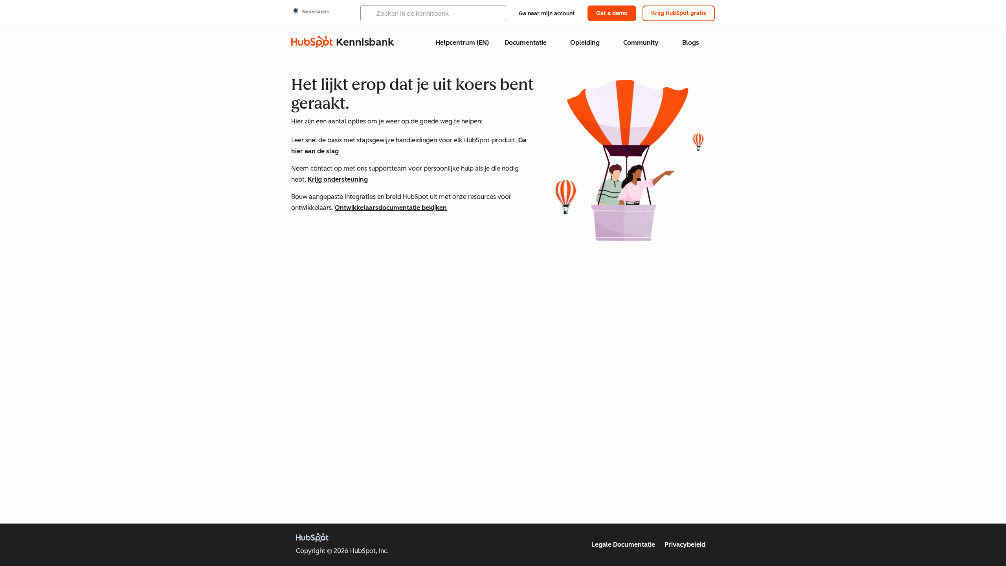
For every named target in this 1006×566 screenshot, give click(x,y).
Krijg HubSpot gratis (678, 13)
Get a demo (612, 13)
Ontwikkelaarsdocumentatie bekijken (391, 207)
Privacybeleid (685, 544)
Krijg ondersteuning (338, 179)
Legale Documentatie (623, 544)
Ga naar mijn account (547, 13)
